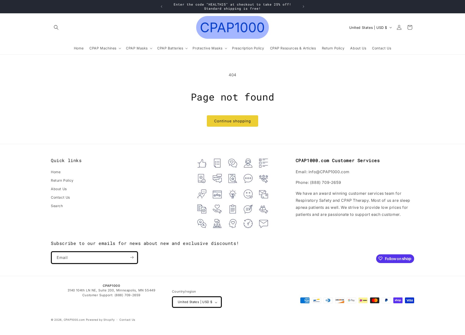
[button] (56, 27)
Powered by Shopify (100, 320)
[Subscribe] (131, 257)
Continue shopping (232, 121)
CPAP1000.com (74, 320)
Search (57, 206)
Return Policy (62, 180)
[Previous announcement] (161, 6)
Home (56, 172)
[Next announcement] (303, 6)
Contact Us (60, 197)
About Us (59, 189)
